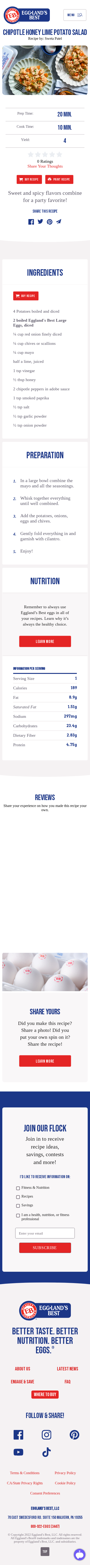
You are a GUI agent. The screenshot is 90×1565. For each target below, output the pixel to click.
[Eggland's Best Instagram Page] (46, 1435)
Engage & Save (22, 1382)
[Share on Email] (59, 222)
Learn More (45, 641)
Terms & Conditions (24, 1473)
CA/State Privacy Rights (25, 1483)
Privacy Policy (65, 1473)
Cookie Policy (65, 1483)
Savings (27, 1205)
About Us (22, 1369)
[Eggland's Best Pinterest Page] (74, 1435)
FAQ (68, 1382)
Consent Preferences (45, 1493)
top (44, 1552)
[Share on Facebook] (31, 222)
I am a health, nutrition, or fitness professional (45, 1217)
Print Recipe (61, 179)
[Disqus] (45, 873)
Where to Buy (45, 1395)
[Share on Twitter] (40, 222)
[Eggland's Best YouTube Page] (18, 1452)
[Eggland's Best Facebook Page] (18, 1435)
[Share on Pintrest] (49, 222)
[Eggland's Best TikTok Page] (46, 1452)
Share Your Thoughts (45, 166)
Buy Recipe (32, 179)
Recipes (27, 1196)
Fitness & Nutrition (35, 1187)
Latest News (67, 1369)
